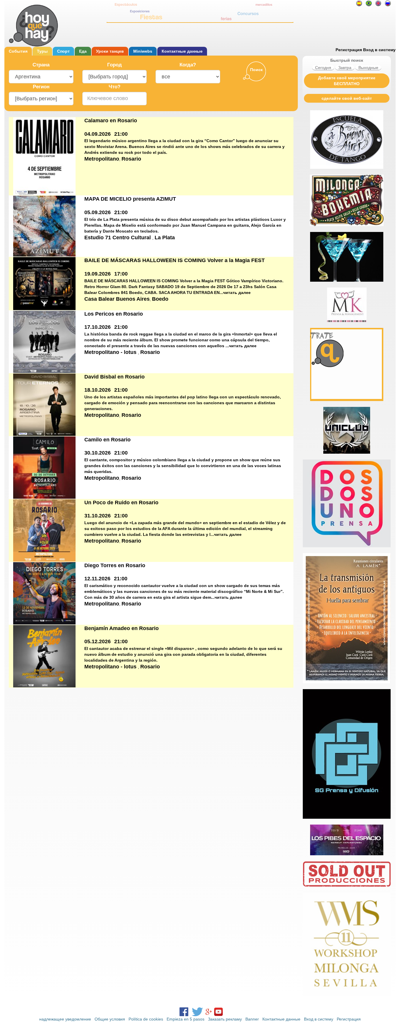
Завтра (344, 67)
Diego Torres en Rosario (114, 565)
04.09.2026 (97, 134)
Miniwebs (142, 51)
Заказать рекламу (225, 1019)
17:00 (121, 274)
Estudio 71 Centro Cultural (118, 237)
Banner (252, 1019)
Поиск (256, 69)
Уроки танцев (110, 51)
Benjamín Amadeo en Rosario (121, 628)
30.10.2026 (97, 453)
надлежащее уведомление (65, 1019)
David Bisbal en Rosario (114, 377)
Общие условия (110, 1019)
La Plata (165, 237)
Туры (42, 51)
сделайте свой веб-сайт (347, 98)
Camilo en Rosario (107, 440)
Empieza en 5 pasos (185, 1019)
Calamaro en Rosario (110, 120)
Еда (83, 51)
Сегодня (323, 67)
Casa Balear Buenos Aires (117, 299)
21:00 (121, 134)
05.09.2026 (97, 212)
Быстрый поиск (346, 60)
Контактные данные (182, 51)
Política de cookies (146, 1019)
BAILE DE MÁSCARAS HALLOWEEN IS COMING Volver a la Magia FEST (174, 260)
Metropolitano (101, 159)
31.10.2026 (97, 516)
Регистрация (349, 49)
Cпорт (63, 51)
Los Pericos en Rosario (113, 314)
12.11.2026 (97, 578)
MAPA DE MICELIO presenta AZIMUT (130, 199)
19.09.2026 (97, 274)
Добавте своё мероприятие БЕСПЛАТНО (346, 80)
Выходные (368, 67)
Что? (114, 87)
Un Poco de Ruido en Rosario (121, 502)
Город (114, 65)
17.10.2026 (97, 327)
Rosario (131, 159)
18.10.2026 (97, 390)
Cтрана (41, 65)
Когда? (188, 65)
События (18, 51)
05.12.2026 (97, 641)
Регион (41, 87)
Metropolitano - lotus (111, 352)
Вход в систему (379, 49)
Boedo (160, 299)
